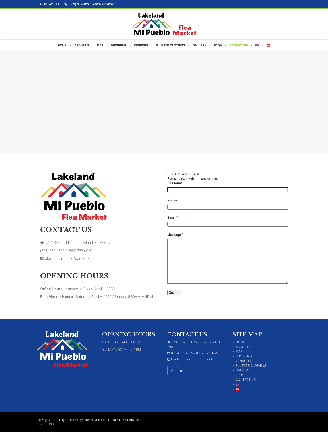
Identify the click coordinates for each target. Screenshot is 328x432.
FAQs (239, 375)
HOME (240, 342)
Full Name (176, 183)
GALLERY (243, 370)
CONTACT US (50, 4)
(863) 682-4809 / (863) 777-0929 (91, 4)
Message (175, 234)
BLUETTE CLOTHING (251, 365)
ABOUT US (243, 346)
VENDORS (243, 361)
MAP (239, 351)
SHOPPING (244, 356)
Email (172, 217)
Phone (172, 200)
